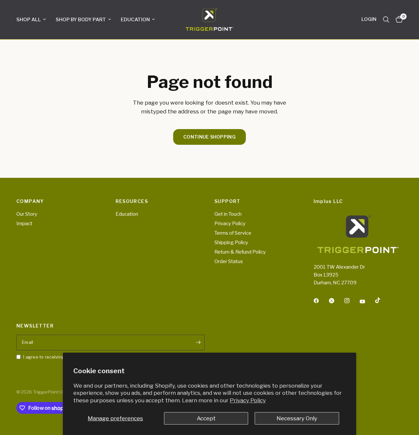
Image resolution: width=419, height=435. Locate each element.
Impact (24, 223)
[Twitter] (336, 300)
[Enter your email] (198, 342)
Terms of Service (232, 233)
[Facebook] (321, 300)
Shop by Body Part (81, 20)
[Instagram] (351, 300)
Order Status (228, 261)
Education (135, 20)
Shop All (28, 20)
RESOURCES (132, 201)
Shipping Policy (231, 242)
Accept (206, 418)
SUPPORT (227, 201)
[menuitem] (33, 19)
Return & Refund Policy (240, 252)
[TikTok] (382, 300)
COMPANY (30, 201)
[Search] (386, 19)
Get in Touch (228, 214)
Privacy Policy (248, 400)
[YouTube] (367, 301)
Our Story (26, 214)
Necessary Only (297, 418)
